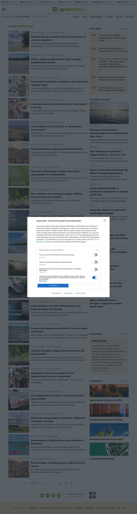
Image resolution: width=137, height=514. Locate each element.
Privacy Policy (80, 293)
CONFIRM (53, 285)
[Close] (105, 221)
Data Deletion (56, 293)
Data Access (68, 293)
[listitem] (68, 250)
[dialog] (68, 257)
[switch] (95, 254)
